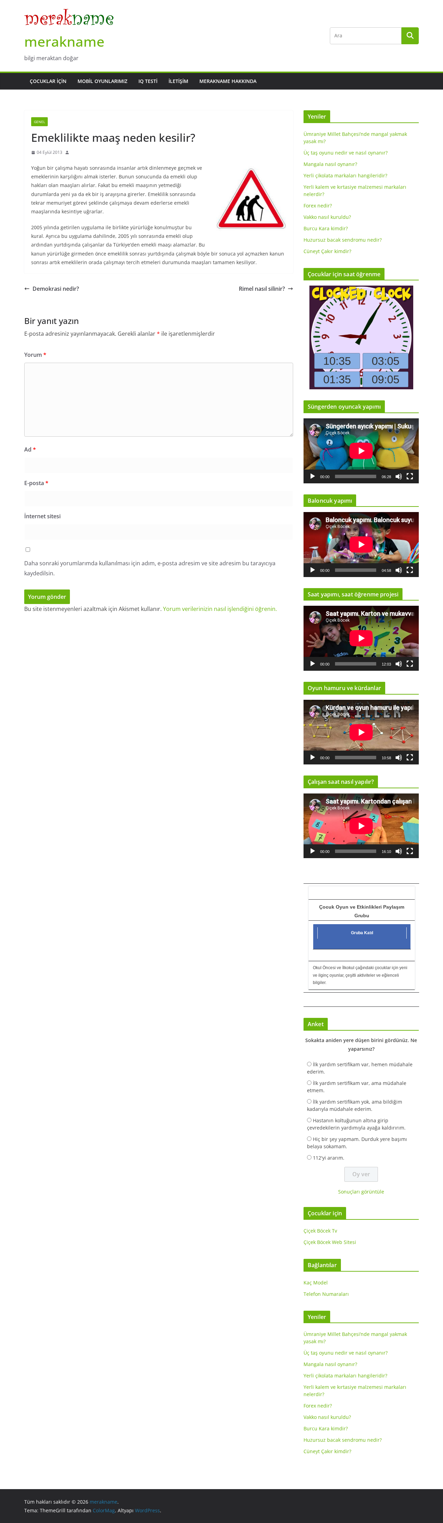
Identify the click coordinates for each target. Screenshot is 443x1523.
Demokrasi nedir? (56, 288)
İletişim (178, 81)
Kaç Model (316, 1282)
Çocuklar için (48, 81)
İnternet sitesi (42, 516)
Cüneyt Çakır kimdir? (327, 251)
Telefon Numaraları (326, 1294)
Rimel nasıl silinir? (262, 288)
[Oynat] (312, 476)
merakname (64, 41)
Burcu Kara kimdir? (326, 228)
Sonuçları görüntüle (361, 1191)
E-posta (36, 483)
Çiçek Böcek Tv (320, 1230)
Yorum (35, 355)
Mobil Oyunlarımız (102, 81)
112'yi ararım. (328, 1157)
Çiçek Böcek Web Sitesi (330, 1242)
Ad (30, 449)
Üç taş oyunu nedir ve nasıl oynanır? (346, 152)
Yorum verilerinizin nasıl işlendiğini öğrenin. (220, 609)
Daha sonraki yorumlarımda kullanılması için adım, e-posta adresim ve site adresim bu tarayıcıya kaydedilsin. (149, 568)
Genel (39, 121)
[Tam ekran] (409, 476)
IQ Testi (147, 81)
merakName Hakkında (227, 81)
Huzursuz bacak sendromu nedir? (343, 239)
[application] (361, 450)
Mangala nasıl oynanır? (330, 164)
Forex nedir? (318, 205)
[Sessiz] (398, 476)
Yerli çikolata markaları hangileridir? (345, 175)
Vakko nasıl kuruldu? (327, 217)
